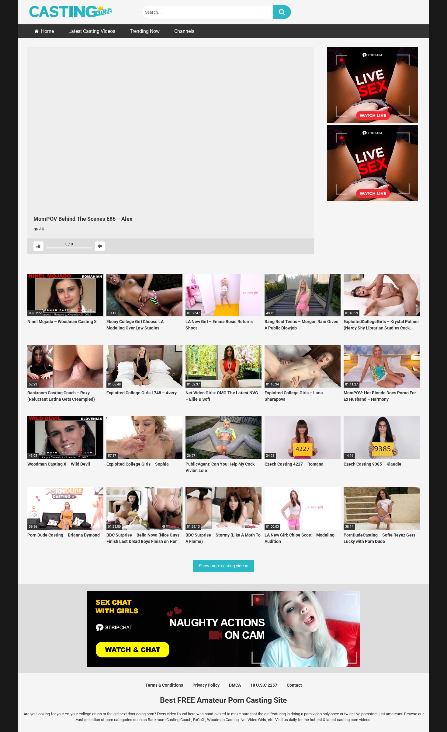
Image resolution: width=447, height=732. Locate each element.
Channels (184, 31)
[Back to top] (426, 713)
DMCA (235, 685)
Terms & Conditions (164, 685)
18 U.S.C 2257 (263, 685)
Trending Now (145, 31)
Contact (294, 685)
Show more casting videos (223, 565)
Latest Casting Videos (91, 31)
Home (47, 31)
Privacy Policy (206, 685)
